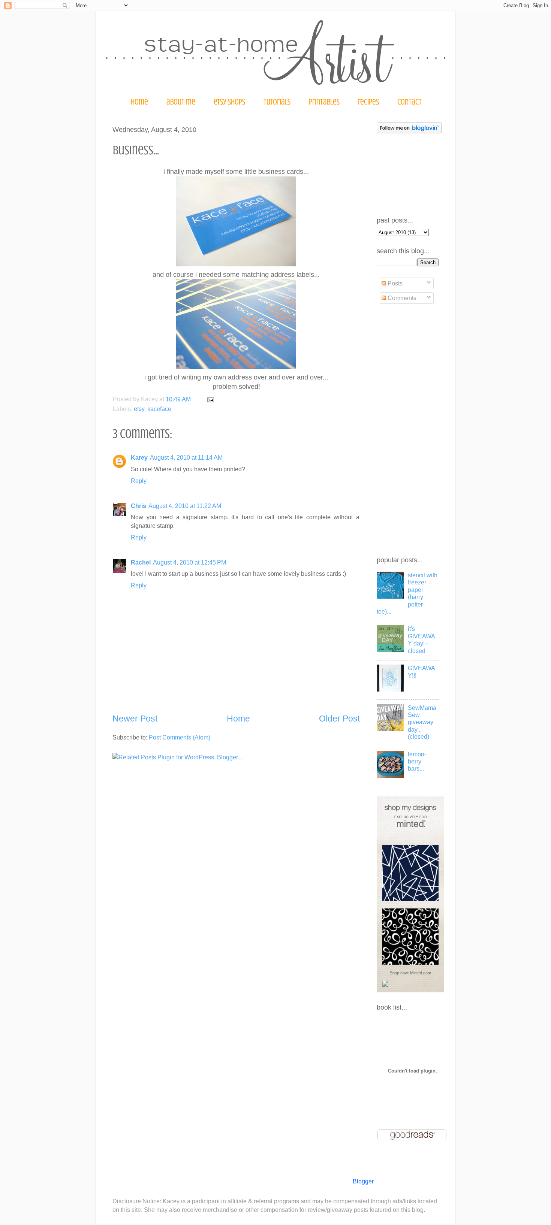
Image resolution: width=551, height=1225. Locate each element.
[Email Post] (209, 399)
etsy (139, 408)
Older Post (339, 718)
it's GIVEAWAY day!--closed (421, 639)
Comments (401, 297)
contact (409, 101)
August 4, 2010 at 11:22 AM (184, 505)
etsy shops (229, 101)
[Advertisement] (407, 430)
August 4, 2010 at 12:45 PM (189, 562)
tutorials (277, 101)
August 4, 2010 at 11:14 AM (186, 457)
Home (238, 718)
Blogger (363, 1181)
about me (180, 101)
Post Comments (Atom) (179, 737)
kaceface (159, 408)
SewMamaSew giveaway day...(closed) (422, 722)
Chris (138, 505)
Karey (139, 457)
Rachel (141, 562)
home (139, 101)
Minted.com (420, 973)
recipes (368, 101)
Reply (139, 480)
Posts (394, 283)
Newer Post (134, 718)
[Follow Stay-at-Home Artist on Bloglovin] (409, 131)
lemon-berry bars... (417, 761)
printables (324, 101)
